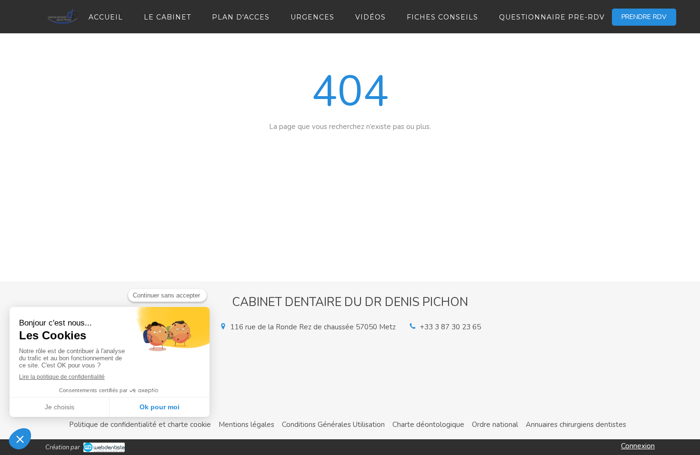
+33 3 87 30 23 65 (450, 327)
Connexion (638, 446)
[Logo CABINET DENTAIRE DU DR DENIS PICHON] (63, 27)
